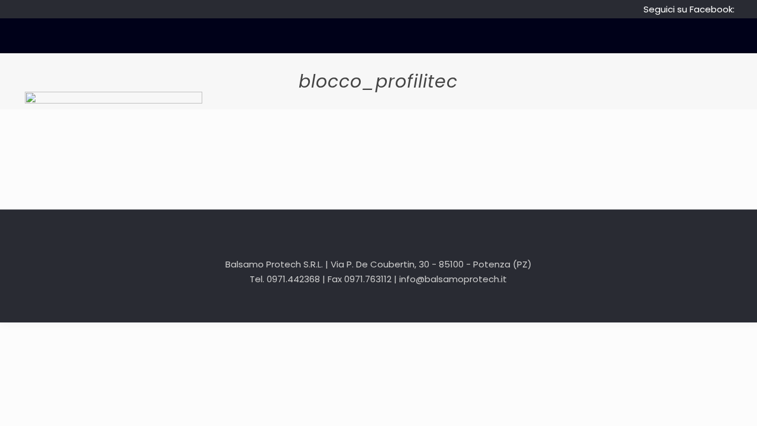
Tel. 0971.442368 (285, 279)
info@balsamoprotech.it (453, 279)
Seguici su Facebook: (689, 9)
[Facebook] (378, 303)
